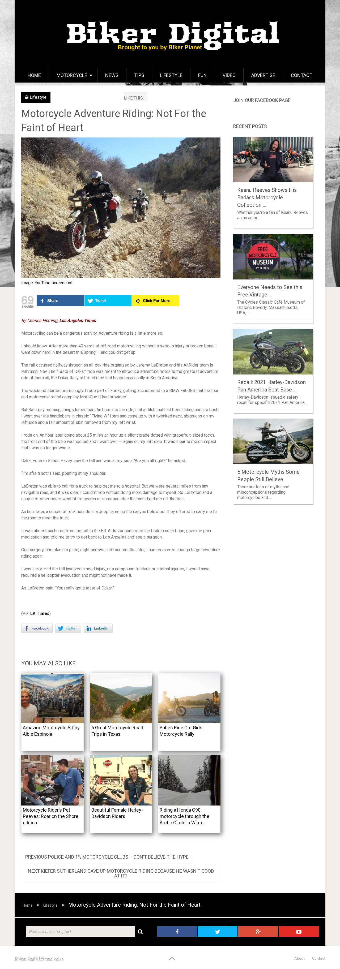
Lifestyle (171, 75)
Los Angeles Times (77, 320)
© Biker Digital (27, 958)
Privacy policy (52, 958)
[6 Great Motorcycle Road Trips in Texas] (121, 698)
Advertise (263, 75)
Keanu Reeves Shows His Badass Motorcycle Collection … (267, 197)
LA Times (39, 613)
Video (229, 75)
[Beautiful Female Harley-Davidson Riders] (121, 780)
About (299, 958)
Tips (139, 75)
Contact (301, 75)
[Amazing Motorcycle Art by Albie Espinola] (52, 698)
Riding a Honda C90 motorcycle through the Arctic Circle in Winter (184, 816)
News (111, 75)
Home (34, 75)
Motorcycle (72, 75)
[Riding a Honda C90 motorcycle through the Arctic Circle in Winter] (189, 780)
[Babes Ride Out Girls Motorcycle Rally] (189, 698)
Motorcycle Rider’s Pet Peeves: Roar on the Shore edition (50, 816)
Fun (202, 75)
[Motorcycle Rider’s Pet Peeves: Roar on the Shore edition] (52, 780)
